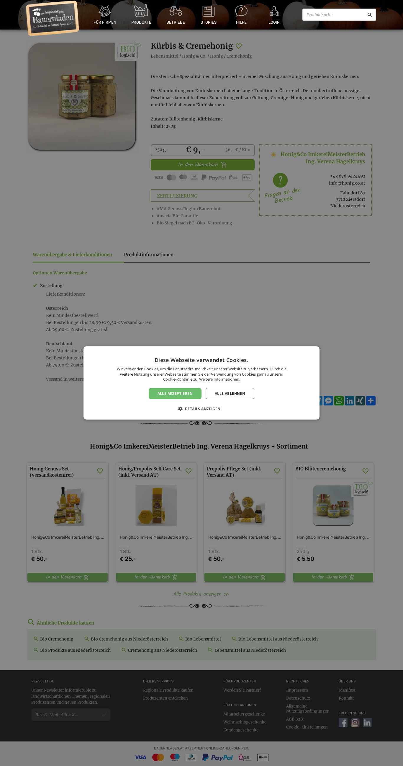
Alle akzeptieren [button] (175, 393)
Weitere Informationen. (219, 379)
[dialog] (201, 383)
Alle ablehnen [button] (230, 393)
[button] (202, 408)
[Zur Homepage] (52, 18)
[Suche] (369, 15)
